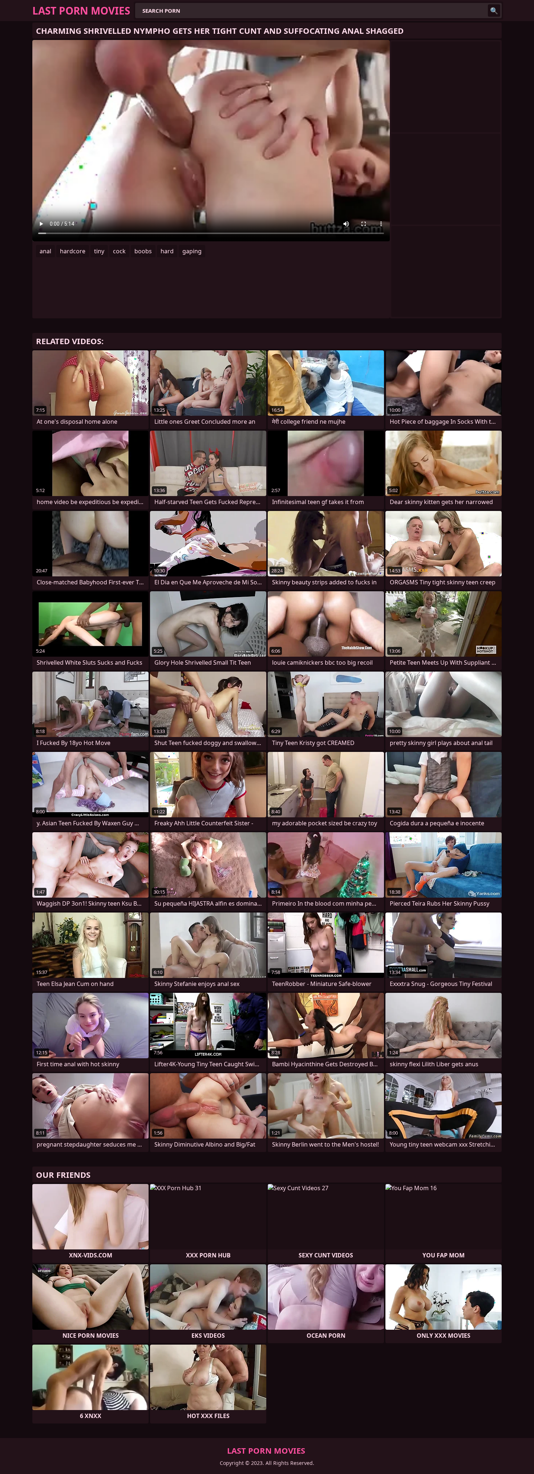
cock (119, 251)
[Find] (494, 10)
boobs (143, 251)
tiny (99, 251)
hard (167, 251)
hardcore (72, 251)
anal (45, 251)
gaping (192, 251)
